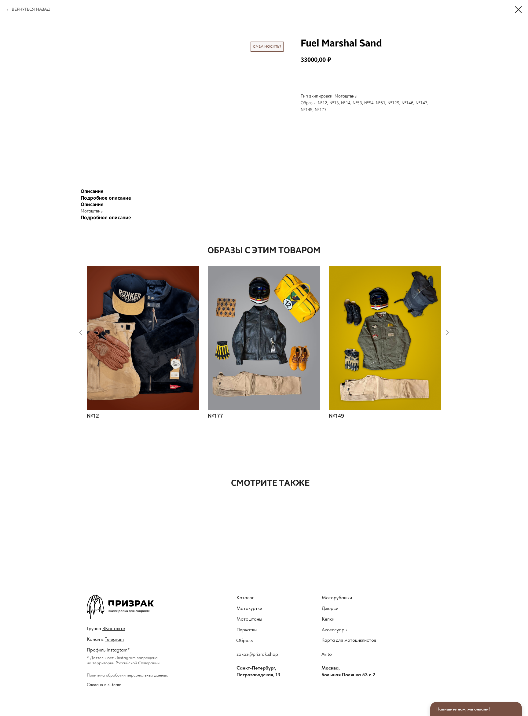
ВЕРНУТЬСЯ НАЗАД (31, 9)
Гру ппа (106, 628)
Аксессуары (334, 630)
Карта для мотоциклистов (348, 640)
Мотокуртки (249, 608)
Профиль (108, 650)
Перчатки (247, 630)
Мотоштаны (249, 619)
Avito (326, 654)
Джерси (330, 608)
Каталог (245, 597)
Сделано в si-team (104, 684)
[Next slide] (447, 333)
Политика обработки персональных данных (127, 675)
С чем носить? (267, 46)
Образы (245, 640)
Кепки (328, 619)
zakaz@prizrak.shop (257, 654)
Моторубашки (337, 597)
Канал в (105, 639)
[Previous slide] (81, 333)
